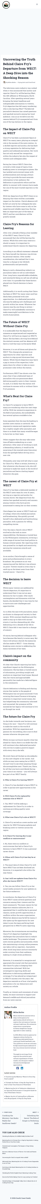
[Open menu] (37, 4)
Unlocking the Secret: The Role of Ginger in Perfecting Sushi (30, 1117)
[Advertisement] (20, 30)
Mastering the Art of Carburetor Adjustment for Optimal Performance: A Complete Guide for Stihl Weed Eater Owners (20, 1090)
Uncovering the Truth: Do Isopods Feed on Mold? (15, 1157)
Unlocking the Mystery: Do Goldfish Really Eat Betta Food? (17, 1136)
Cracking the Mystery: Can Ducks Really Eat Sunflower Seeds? (10, 1117)
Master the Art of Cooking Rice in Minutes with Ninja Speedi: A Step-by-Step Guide (19, 1097)
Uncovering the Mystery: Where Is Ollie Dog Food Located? (19, 1078)
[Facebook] (17, 1068)
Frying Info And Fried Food (26, 82)
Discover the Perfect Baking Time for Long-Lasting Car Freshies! (20, 1177)
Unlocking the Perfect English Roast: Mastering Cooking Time (19, 1173)
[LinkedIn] (22, 1068)
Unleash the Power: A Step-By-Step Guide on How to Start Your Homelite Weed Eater (19, 1084)
